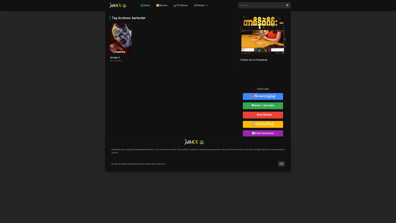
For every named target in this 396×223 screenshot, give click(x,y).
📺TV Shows (181, 5)
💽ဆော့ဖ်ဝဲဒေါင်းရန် (263, 123)
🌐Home (145, 5)
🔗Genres (199, 5)
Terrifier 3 (115, 57)
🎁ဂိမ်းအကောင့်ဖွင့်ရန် (263, 96)
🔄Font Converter (263, 133)
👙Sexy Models (263, 114)
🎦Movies (161, 5)
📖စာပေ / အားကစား (263, 105)
